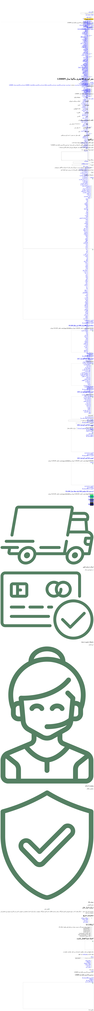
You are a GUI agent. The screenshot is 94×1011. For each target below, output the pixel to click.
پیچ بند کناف (88, 360)
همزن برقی (85, 124)
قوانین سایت (85, 919)
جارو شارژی (85, 176)
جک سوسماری (84, 146)
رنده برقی (85, 87)
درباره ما (86, 920)
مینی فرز (86, 123)
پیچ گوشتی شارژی (84, 175)
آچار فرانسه (85, 137)
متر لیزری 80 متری (60, 85)
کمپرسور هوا (85, 115)
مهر (87, 324)
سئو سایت (85, 954)
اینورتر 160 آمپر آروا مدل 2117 (85, 358)
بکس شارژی (85, 174)
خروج (92, 970)
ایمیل (91, 164)
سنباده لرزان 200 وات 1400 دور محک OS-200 (81, 325)
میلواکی (86, 329)
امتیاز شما (90, 149)
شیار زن (86, 98)
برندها (89, 22)
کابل (87, 132)
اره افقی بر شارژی (83, 168)
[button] (89, 320)
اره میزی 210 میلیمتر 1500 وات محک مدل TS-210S (79, 491)
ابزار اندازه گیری (87, 85)
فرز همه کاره (85, 110)
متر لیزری (77, 85)
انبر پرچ (86, 138)
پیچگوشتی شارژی (87, 363)
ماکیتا (87, 22)
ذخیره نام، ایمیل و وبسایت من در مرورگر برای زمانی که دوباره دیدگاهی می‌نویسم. (73, 167)
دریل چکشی (85, 77)
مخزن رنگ (85, 166)
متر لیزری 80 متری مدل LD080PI (17, 85)
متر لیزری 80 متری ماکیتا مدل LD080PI (34, 85)
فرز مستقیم (85, 106)
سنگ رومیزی (85, 95)
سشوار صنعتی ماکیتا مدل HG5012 (85, 29)
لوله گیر (86, 161)
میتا (87, 326)
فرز (90, 393)
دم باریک (86, 150)
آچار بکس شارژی (87, 18)
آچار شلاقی (88, 19)
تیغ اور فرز (85, 129)
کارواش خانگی (87, 396)
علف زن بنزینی (87, 390)
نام (92, 162)
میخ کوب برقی (84, 121)
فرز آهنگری (85, 99)
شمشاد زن (85, 97)
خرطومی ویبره (84, 131)
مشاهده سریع (90, 321)
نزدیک (92, 956)
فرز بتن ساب (85, 102)
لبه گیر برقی (85, 117)
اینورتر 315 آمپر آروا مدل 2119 (85, 391)
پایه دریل (86, 144)
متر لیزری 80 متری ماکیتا (50, 85)
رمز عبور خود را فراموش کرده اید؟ (85, 428)
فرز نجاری (85, 108)
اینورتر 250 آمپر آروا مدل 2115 (85, 458)
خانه (92, 22)
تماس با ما (91, 98)
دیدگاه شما (90, 160)
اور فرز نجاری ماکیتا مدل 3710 (86, 25)
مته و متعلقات (84, 163)
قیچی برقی (85, 111)
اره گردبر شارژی (84, 172)
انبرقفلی (86, 141)
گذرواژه (91, 423)
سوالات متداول (84, 918)
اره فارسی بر (85, 171)
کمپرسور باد (85, 114)
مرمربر (86, 119)
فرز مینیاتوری (85, 107)
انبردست (86, 140)
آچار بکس (88, 17)
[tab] (46, 88)
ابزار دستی (88, 133)
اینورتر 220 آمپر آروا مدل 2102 (85, 425)
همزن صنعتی (85, 125)
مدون (86, 321)
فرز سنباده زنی (84, 103)
